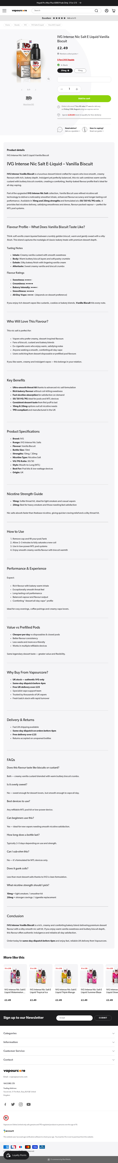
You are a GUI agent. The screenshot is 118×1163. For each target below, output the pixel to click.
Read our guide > (97, 131)
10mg (80, 71)
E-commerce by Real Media (61, 1159)
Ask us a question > (72, 131)
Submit (103, 1018)
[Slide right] (35, 90)
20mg (64, 71)
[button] (4, 10)
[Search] (96, 10)
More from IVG (28, 104)
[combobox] (66, 10)
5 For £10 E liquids (65, 60)
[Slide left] (22, 90)
